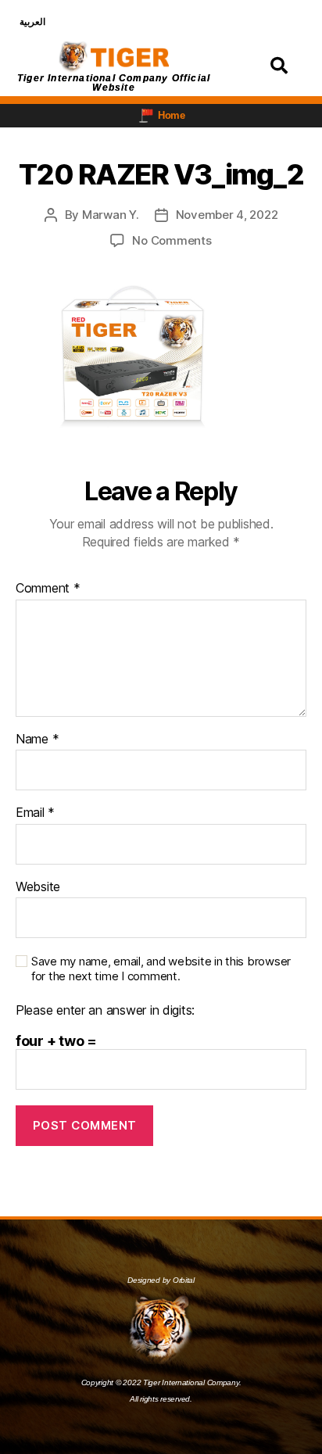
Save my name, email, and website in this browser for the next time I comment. (161, 968)
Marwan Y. (110, 214)
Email (35, 813)
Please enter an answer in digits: (105, 1011)
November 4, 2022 (227, 214)
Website (38, 887)
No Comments (171, 240)
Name (37, 739)
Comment (48, 589)
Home (171, 115)
